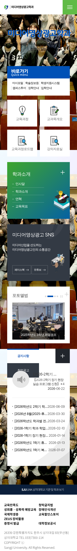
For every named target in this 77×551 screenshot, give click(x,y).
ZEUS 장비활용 (14, 519)
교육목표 (21, 206)
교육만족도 (11, 505)
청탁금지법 (46, 505)
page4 (57, 296)
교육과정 (22, 119)
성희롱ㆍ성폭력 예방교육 (20, 509)
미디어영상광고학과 (22, 7)
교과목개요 (54, 119)
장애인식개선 (47, 509)
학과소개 (21, 191)
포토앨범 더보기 (67, 294)
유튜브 (37, 269)
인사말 (20, 184)
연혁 (18, 199)
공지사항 (23, 356)
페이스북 (19, 269)
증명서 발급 (11, 523)
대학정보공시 (47, 523)
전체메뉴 (70, 7)
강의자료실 (54, 149)
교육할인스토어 (49, 514)
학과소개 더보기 (63, 172)
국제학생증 (11, 514)
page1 (45, 296)
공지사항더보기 (62, 356)
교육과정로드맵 (22, 149)
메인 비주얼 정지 (61, 296)
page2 (50, 296)
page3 (55, 296)
